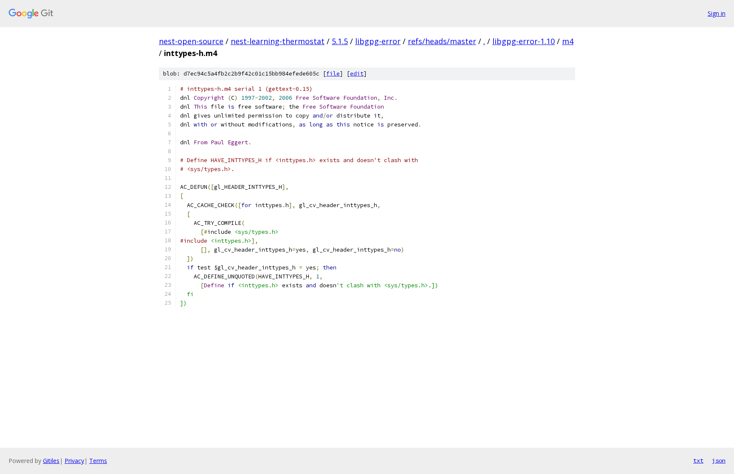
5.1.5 (340, 41)
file (333, 73)
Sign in (717, 13)
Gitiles (51, 461)
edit (357, 73)
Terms (98, 461)
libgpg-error (378, 41)
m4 (567, 41)
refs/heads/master (442, 41)
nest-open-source (191, 41)
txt (698, 460)
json (719, 460)
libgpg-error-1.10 (523, 41)
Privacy (74, 461)
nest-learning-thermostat (278, 41)
